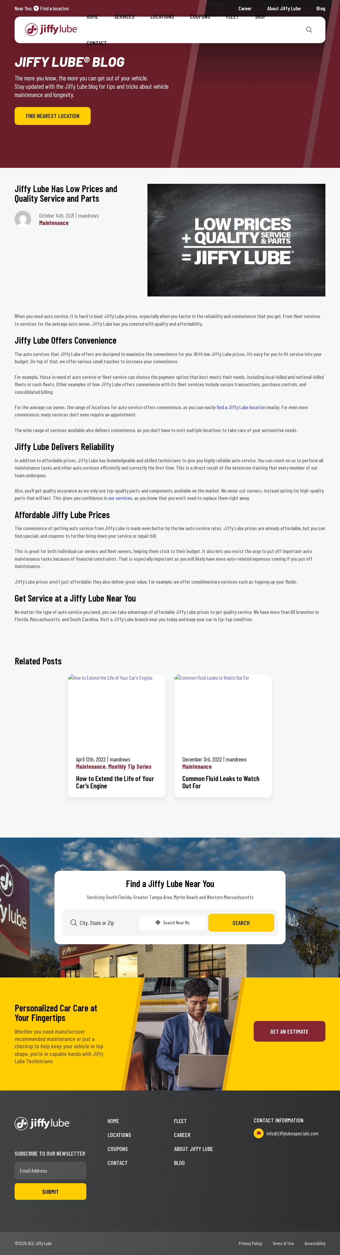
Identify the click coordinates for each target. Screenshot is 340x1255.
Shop (260, 16)
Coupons (200, 16)
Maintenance (54, 222)
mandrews (120, 759)
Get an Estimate (289, 1031)
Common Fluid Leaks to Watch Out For (220, 782)
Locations (162, 16)
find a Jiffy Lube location (240, 407)
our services (120, 498)
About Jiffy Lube (193, 1148)
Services (124, 16)
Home (92, 16)
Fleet (232, 16)
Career (182, 1134)
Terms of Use (283, 1243)
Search (241, 922)
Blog (320, 8)
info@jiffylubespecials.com (292, 1133)
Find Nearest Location (52, 115)
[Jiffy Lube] (52, 29)
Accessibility (314, 1243)
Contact (97, 43)
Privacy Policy (250, 1243)
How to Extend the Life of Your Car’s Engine (115, 782)
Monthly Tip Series (129, 766)
